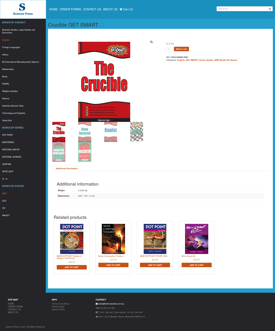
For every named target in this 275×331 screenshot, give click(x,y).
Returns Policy (58, 309)
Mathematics (8, 69)
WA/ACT (6, 215)
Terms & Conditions (61, 303)
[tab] (67, 168)
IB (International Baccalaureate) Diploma (20, 61)
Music (4, 76)
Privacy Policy (58, 306)
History (5, 54)
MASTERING (8, 142)
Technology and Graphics (13, 113)
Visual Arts (7, 120)
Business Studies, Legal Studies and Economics (18, 31)
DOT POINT (7, 134)
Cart (127, 9)
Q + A (4, 178)
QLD (4, 200)
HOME (53, 9)
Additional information (67, 168)
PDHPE (5, 83)
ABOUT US (110, 9)
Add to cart (181, 48)
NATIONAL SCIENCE (11, 156)
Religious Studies (10, 91)
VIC (3, 208)
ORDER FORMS (70, 9)
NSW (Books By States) (225, 60)
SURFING (6, 164)
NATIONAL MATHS (10, 149)
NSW (4, 193)
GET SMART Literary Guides (199, 60)
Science (5, 98)
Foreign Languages (11, 47)
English (6, 39)
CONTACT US (92, 9)
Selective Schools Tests (12, 105)
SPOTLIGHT (7, 171)
